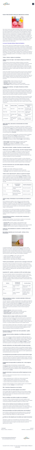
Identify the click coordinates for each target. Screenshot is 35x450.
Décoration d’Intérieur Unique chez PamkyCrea (15, 43)
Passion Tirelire (5, 336)
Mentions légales (24, 445)
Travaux (13, 438)
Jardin (5, 438)
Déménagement (8, 437)
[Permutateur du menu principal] (33, 4)
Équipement (13, 437)
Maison (8, 438)
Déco (4, 437)
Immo (3, 438)
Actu (2, 437)
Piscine (11, 438)
